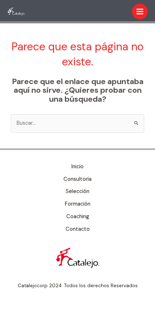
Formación (77, 204)
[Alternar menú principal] (140, 11)
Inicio (77, 166)
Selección (77, 191)
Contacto (78, 229)
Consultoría (77, 179)
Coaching (77, 216)
